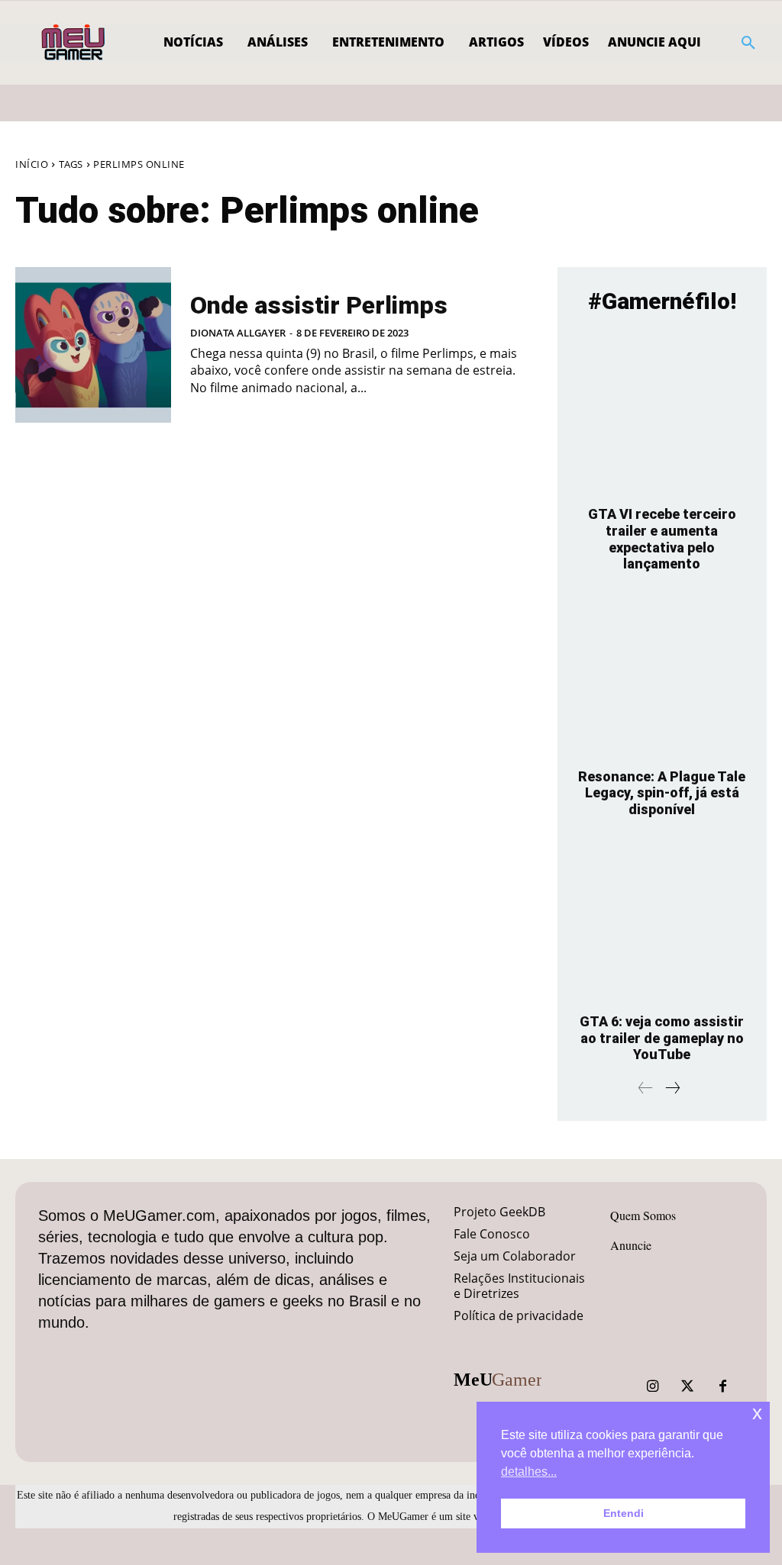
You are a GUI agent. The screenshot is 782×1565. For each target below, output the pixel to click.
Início (31, 164)
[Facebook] (722, 1386)
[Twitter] (687, 1386)
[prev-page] (645, 1088)
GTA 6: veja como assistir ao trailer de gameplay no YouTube (662, 1037)
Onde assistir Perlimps (319, 305)
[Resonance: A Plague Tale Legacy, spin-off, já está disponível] (662, 675)
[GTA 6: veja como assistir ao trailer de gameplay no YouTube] (662, 920)
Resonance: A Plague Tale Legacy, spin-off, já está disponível (661, 792)
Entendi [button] (623, 1513)
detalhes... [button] (529, 1471)
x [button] (757, 1413)
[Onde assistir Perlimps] (93, 345)
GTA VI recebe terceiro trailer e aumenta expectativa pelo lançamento (662, 539)
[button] (748, 42)
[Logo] (74, 43)
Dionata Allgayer (238, 333)
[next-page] (672, 1088)
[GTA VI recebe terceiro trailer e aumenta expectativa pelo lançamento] (662, 413)
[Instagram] (652, 1386)
